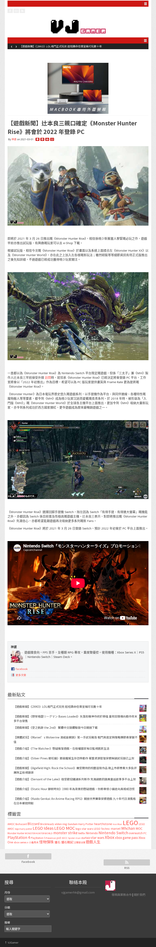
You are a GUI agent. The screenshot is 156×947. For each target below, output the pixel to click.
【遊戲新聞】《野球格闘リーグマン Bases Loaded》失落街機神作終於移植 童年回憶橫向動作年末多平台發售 (84, 46)
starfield (85, 837)
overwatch (136, 833)
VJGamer (11, 942)
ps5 (59, 838)
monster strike (65, 832)
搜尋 (7, 922)
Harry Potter (85, 824)
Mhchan (128, 828)
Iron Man (117, 824)
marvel (116, 828)
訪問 (48, 377)
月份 (7, 892)
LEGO (130, 822)
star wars (97, 837)
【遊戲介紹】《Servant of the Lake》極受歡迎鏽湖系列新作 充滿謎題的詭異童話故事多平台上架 (75, 779)
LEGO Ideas (43, 828)
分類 (7, 907)
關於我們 (139, 895)
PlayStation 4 (19, 837)
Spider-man (74, 837)
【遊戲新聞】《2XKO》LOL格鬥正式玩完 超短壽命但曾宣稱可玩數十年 (58, 707)
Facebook (22, 669)
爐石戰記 (67, 842)
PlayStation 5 (38, 837)
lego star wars (84, 829)
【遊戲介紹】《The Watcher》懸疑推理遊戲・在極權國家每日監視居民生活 (61, 748)
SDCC (64, 837)
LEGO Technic (102, 829)
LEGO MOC (64, 828)
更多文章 (21, 675)
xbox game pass (126, 837)
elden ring (61, 824)
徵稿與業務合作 (122, 895)
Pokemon (51, 837)
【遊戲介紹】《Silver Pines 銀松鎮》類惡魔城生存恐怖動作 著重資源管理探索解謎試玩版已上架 (74, 758)
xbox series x (21, 842)
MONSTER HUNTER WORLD (39, 833)
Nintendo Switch (113, 832)
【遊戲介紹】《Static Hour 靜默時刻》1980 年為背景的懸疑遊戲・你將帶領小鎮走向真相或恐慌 (74, 789)
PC (145, 833)
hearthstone (103, 824)
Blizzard (33, 823)
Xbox (109, 837)
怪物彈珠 (46, 841)
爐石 (57, 842)
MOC (139, 828)
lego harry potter (23, 828)
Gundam (73, 824)
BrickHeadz (47, 824)
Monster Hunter (16, 833)
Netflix (81, 833)
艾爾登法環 (79, 842)
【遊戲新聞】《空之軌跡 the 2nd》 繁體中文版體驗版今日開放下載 (56, 727)
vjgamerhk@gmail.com (78, 892)
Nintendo (92, 833)
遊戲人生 (93, 841)
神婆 (14, 139)
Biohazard (21, 824)
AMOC (11, 824)
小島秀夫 (34, 842)
